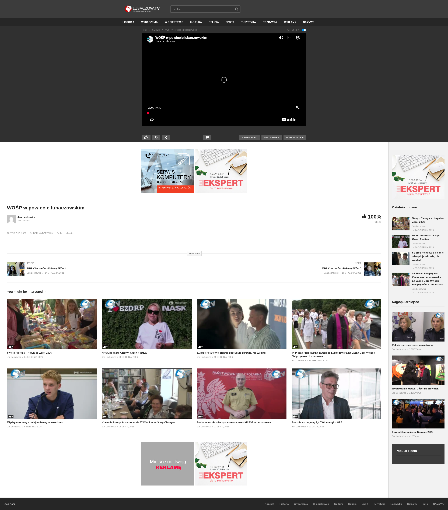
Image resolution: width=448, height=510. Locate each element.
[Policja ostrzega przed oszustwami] (418, 327)
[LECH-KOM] (167, 192)
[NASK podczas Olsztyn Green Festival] (146, 324)
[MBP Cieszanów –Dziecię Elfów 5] (290, 272)
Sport (365, 503)
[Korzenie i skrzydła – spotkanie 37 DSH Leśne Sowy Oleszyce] (146, 393)
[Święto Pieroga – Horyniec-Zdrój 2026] (52, 324)
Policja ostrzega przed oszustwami (412, 345)
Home (145, 30)
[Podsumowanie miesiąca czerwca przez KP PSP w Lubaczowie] (241, 393)
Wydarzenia (301, 503)
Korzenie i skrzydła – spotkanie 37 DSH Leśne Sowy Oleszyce (138, 422)
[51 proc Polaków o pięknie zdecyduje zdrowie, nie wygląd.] (241, 324)
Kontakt (269, 503)
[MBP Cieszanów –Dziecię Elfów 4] (99, 272)
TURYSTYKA (248, 22)
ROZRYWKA (270, 22)
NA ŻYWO (308, 22)
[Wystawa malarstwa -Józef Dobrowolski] (418, 370)
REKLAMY (290, 22)
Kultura (338, 503)
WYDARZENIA (149, 22)
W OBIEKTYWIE (174, 22)
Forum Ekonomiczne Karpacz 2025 (412, 432)
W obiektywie (321, 503)
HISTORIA (128, 22)
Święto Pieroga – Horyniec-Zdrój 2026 (29, 352)
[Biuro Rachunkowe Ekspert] (418, 198)
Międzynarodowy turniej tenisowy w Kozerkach (35, 422)
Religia (352, 503)
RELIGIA (214, 22)
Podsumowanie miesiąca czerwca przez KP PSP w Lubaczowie (234, 422)
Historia (284, 503)
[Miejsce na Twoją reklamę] (167, 484)
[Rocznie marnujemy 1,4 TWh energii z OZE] (336, 393)
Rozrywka (396, 503)
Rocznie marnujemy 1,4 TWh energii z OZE (317, 422)
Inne (425, 503)
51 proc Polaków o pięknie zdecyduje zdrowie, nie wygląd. (231, 352)
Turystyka (379, 503)
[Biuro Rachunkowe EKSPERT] (221, 192)
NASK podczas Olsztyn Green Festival (124, 352)
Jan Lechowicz (26, 217)
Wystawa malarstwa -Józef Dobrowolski (415, 388)
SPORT (230, 22)
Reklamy (412, 503)
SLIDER (156, 30)
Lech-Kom (9, 503)
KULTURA (196, 22)
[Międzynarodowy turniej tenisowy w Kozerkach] (52, 393)
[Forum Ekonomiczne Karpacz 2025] (418, 413)
